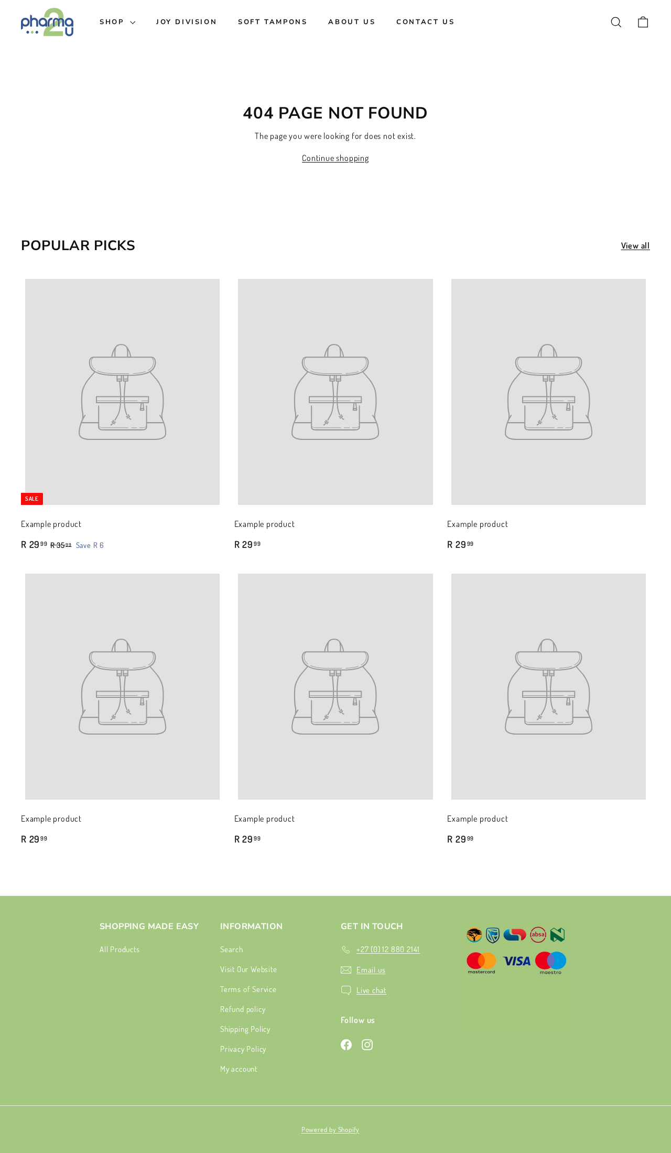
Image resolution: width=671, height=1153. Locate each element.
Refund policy (242, 1009)
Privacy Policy (243, 1049)
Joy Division (186, 22)
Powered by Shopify (330, 1129)
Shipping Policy (245, 1029)
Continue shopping (335, 158)
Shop (113, 22)
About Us (351, 22)
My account (238, 1069)
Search (231, 949)
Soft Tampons (272, 22)
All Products (120, 949)
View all (635, 245)
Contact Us (425, 22)
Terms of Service (248, 989)
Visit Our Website (248, 969)
